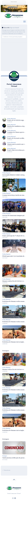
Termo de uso (7, 470)
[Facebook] (15, 498)
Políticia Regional (6, 173)
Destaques (4, 456)
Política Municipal (6, 279)
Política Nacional (11, 118)
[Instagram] (13, 498)
